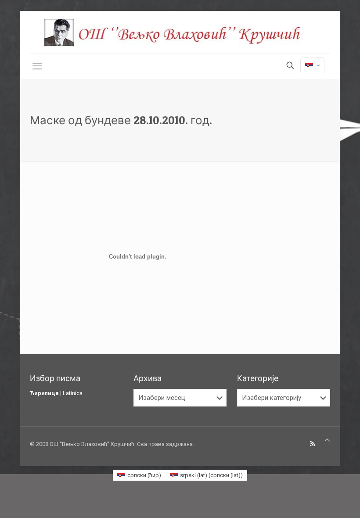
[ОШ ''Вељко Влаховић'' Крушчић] (180, 32)
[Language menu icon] (312, 65)
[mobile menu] (37, 66)
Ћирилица (44, 393)
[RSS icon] (312, 444)
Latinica (73, 393)
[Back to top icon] (327, 440)
